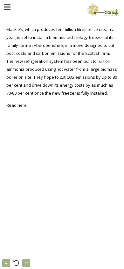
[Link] (102, 9)
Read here (16, 105)
